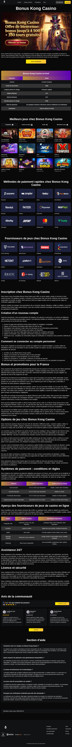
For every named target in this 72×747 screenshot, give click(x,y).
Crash (43, 124)
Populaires (8, 124)
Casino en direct (26, 124)
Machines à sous (61, 124)
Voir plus (36, 629)
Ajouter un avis (62, 603)
